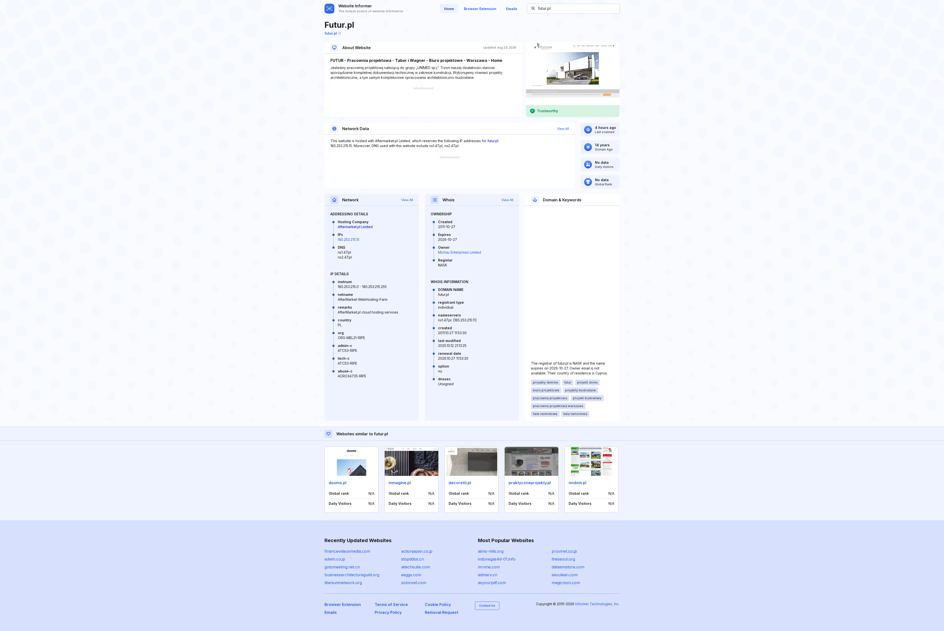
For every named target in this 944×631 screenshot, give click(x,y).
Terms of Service (391, 604)
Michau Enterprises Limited (459, 252)
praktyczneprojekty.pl (530, 482)
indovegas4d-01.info (497, 559)
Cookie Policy (438, 604)
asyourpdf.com (492, 582)
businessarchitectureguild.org (351, 574)
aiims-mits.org (490, 551)
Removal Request (441, 612)
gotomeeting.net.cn (342, 566)
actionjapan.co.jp (416, 551)
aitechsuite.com (415, 566)
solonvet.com (413, 582)
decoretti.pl (460, 482)
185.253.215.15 (348, 239)
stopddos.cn (412, 559)
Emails (511, 9)
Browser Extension (480, 9)
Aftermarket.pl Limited (355, 227)
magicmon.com (566, 582)
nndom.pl (577, 482)
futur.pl (330, 33)
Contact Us (487, 605)
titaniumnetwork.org (343, 582)
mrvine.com (489, 566)
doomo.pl (337, 482)
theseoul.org (563, 559)
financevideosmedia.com (347, 551)
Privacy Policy (388, 612)
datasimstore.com (568, 566)
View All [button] (563, 129)
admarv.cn (487, 574)
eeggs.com (411, 574)
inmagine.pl (400, 482)
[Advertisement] (423, 102)
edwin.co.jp (334, 559)
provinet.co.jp (564, 551)
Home (449, 9)
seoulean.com (565, 574)
